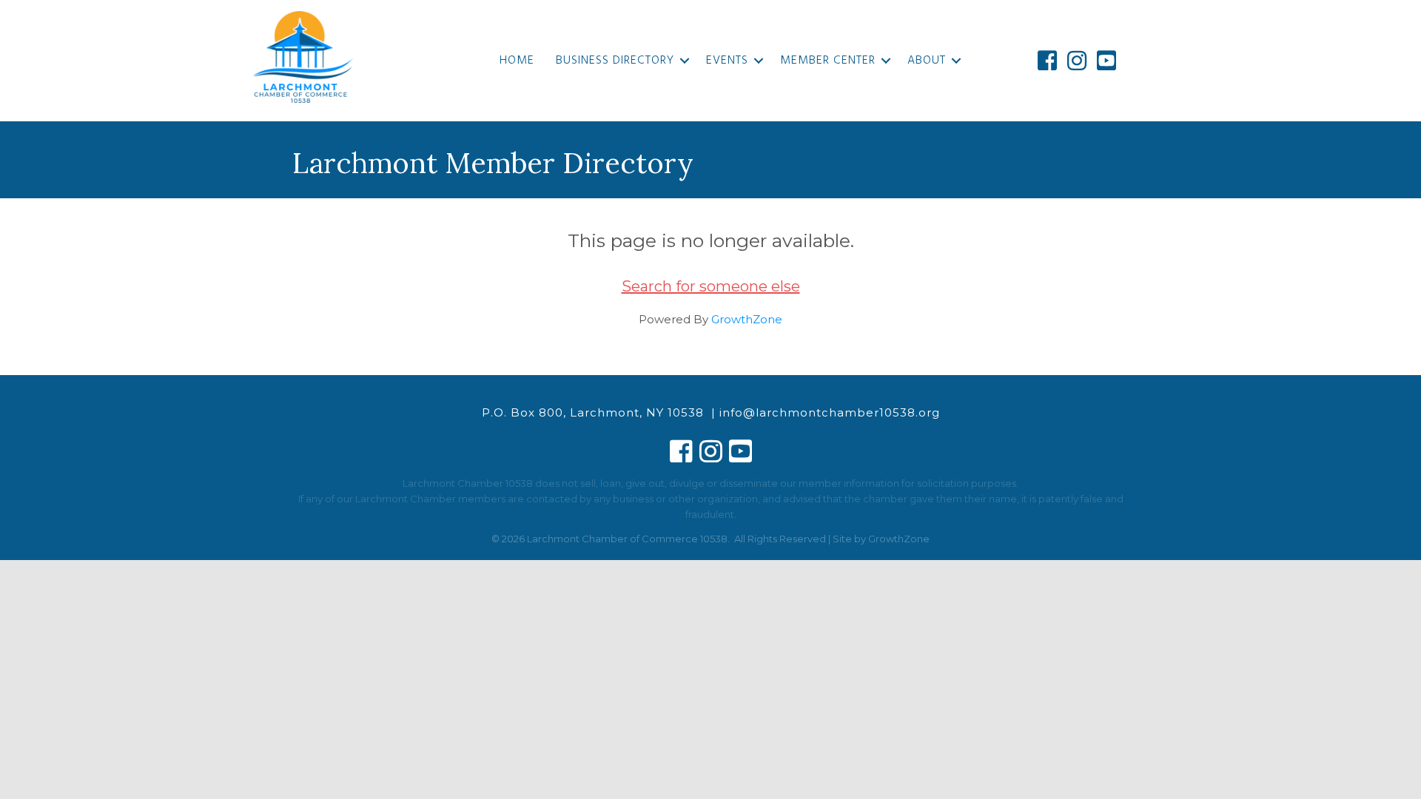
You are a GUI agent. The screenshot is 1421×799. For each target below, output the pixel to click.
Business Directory (615, 60)
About (926, 60)
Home (517, 60)
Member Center (828, 60)
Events (727, 60)
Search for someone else (711, 286)
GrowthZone (746, 319)
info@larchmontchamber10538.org (829, 412)
